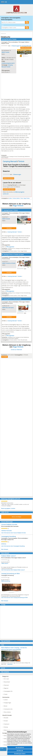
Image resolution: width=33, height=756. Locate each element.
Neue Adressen (5, 553)
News (2, 645)
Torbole (14, 39)
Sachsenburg (7, 581)
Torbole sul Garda (10, 263)
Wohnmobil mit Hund (6, 338)
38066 (4, 307)
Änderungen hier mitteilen (9, 189)
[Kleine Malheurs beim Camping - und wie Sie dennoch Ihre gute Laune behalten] (10, 661)
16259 (2, 530)
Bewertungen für (21, 46)
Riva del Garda (10, 307)
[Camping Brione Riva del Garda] (24, 312)
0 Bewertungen (17, 174)
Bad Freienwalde (8, 530)
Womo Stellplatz (4, 157)
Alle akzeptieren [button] (20, 747)
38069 (3, 52)
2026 (2, 748)
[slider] (4, 45)
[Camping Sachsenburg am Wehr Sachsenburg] (11, 593)
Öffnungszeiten (10, 246)
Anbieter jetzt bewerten (26, 47)
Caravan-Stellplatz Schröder (9, 524)
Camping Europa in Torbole (10, 210)
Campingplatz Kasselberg (8, 536)
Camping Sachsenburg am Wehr (10, 573)
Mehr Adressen (4, 549)
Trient (21, 198)
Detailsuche (3, 33)
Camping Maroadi (10, 161)
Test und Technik (5, 641)
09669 (2, 581)
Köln (5, 544)
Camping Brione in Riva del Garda (12, 299)
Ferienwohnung (20, 156)
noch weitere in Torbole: (14, 355)
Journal (3, 668)
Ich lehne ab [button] (20, 750)
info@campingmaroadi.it (8, 63)
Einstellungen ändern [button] (19, 753)
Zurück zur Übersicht (16, 349)
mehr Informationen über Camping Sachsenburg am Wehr (14, 597)
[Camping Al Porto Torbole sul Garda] (24, 267)
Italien (10, 198)
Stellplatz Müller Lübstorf (8, 556)
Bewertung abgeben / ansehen (8, 508)
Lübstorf (6, 563)
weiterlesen (10, 664)
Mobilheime (27, 156)
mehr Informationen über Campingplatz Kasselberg (13, 546)
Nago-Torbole (27, 198)
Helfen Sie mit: (5, 512)
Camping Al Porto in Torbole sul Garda (13, 254)
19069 (2, 563)
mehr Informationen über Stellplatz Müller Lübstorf (13, 570)
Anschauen (9, 228)
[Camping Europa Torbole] (24, 223)
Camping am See (5, 156)
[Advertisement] (16, 85)
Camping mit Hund (13, 156)
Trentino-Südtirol (16, 198)
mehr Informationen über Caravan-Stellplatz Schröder (13, 532)
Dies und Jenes (5, 672)
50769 (2, 544)
